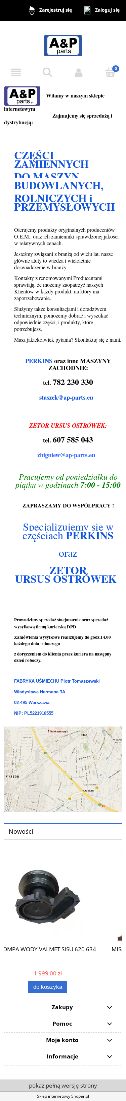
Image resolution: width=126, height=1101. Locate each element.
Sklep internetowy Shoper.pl (63, 1096)
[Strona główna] (63, 42)
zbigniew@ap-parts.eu (66, 454)
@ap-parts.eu (75, 397)
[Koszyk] (110, 72)
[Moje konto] (79, 72)
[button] (16, 72)
